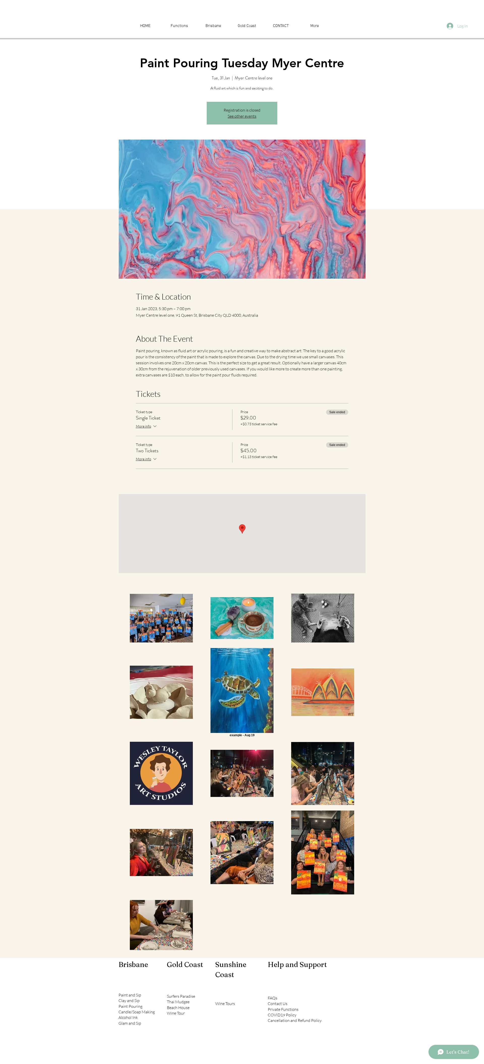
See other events (242, 116)
